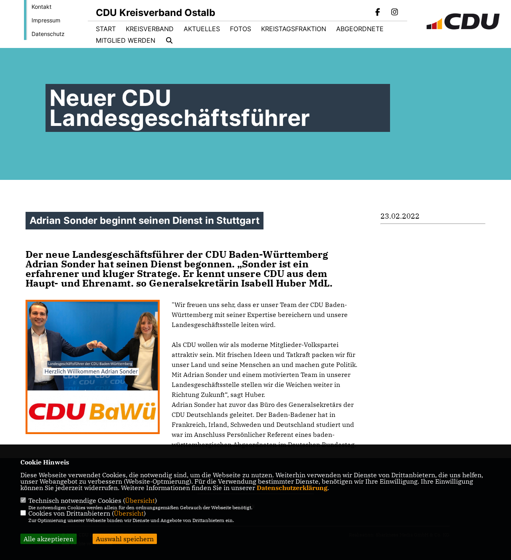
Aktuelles (202, 29)
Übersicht (140, 500)
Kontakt (41, 6)
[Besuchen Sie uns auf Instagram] (394, 12)
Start (106, 29)
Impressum (46, 20)
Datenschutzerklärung (292, 488)
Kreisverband (150, 29)
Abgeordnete (360, 29)
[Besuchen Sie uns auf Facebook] (378, 12)
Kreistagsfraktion (293, 29)
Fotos (240, 29)
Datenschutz (48, 33)
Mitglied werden (125, 40)
